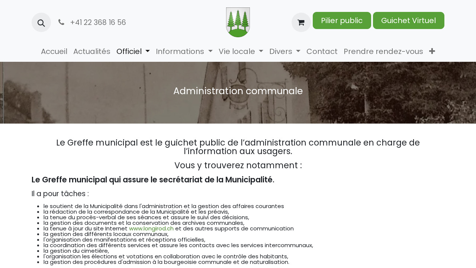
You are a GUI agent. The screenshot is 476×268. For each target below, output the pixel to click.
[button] (41, 22)
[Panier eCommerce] (301, 22)
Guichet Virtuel (408, 20)
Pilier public (342, 20)
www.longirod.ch (151, 228)
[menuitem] (54, 51)
